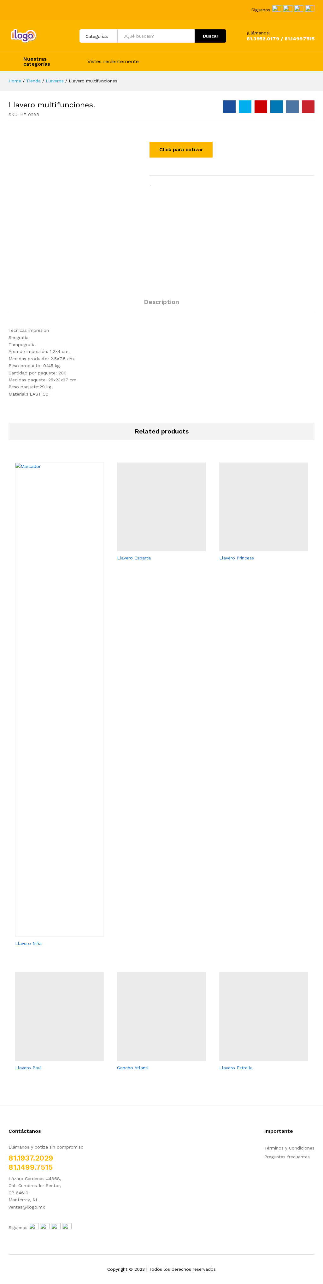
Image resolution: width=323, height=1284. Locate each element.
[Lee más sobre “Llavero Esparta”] (154, 547)
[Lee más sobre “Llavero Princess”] (256, 547)
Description (161, 302)
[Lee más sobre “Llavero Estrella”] (256, 1057)
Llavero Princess (236, 557)
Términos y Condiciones (289, 1147)
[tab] (161, 305)
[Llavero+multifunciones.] (245, 106)
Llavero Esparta (134, 557)
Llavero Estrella (236, 1067)
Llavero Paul (28, 1067)
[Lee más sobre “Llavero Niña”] (52, 933)
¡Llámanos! (258, 32)
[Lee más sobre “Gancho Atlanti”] (154, 1057)
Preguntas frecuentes (287, 1156)
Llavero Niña (28, 943)
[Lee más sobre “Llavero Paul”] (52, 1057)
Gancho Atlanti (132, 1067)
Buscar (210, 36)
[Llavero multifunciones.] (229, 106)
